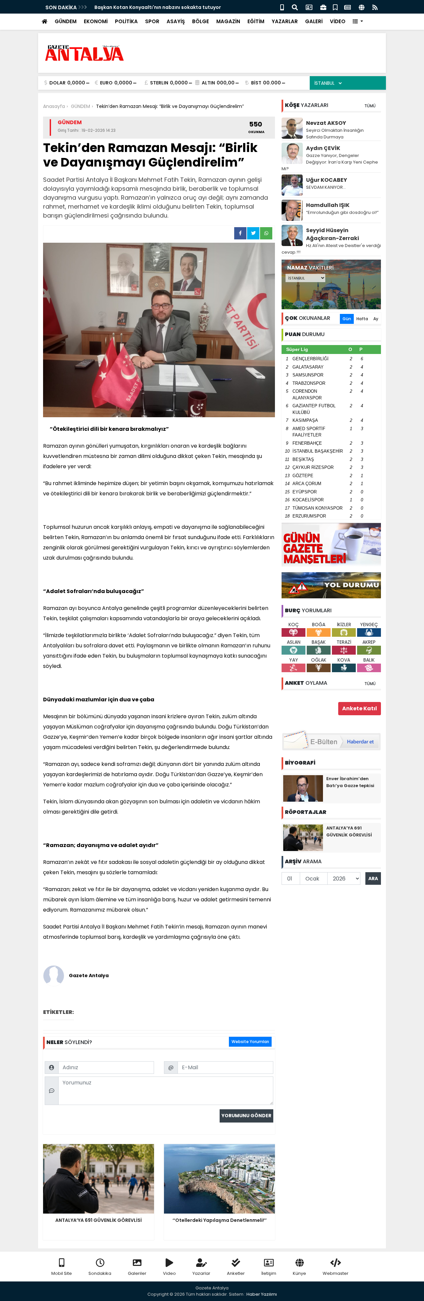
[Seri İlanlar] (335, 7)
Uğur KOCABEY (326, 180)
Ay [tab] (375, 319)
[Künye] (361, 7)
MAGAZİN (228, 21)
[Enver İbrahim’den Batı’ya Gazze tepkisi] (303, 788)
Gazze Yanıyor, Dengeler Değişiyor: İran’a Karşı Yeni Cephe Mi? (330, 162)
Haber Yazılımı (261, 1294)
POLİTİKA (126, 21)
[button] (358, 21)
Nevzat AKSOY (326, 123)
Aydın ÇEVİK (323, 148)
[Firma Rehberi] (323, 7)
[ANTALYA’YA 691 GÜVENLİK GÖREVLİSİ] (303, 837)
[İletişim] (309, 7)
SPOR (152, 21)
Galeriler (137, 1273)
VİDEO (337, 21)
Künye (299, 1273)
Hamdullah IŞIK (327, 205)
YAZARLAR (285, 21)
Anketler (236, 1273)
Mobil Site (61, 1273)
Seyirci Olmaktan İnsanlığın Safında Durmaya (335, 133)
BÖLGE (200, 21)
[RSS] (375, 7)
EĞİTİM (255, 21)
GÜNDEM (66, 21)
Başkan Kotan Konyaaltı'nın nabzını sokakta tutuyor (157, 7)
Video (169, 1273)
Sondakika (99, 1273)
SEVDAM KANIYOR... (326, 187)
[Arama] (295, 7)
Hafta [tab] (362, 319)
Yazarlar (201, 1273)
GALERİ (314, 21)
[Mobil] (282, 7)
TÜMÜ (370, 106)
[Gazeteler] (347, 7)
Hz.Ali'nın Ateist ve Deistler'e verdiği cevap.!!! (331, 248)
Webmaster (335, 1273)
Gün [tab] (347, 319)
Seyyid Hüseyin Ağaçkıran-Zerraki (332, 234)
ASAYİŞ (176, 21)
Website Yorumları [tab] (250, 1041)
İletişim (268, 1273)
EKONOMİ (96, 21)
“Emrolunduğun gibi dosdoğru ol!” (342, 212)
